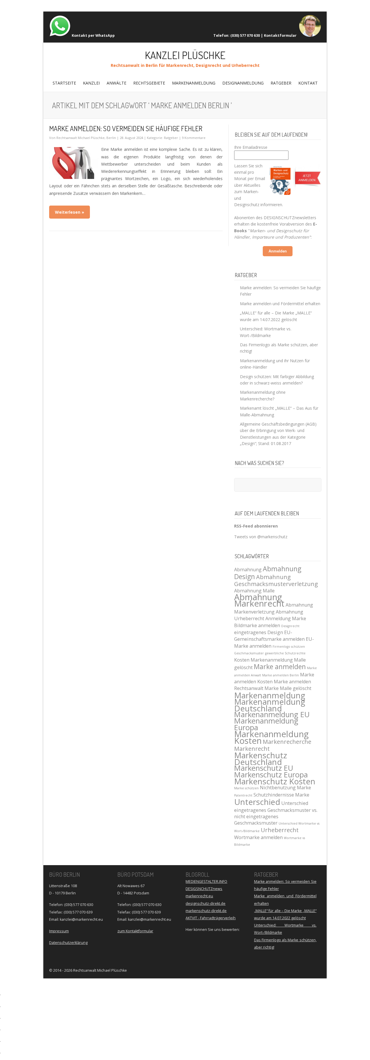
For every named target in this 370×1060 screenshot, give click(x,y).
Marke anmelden (280, 666)
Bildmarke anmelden (257, 625)
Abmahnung (248, 569)
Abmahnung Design (267, 572)
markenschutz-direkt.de (206, 910)
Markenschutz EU (263, 768)
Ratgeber (281, 83)
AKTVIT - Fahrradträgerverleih (211, 918)
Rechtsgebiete (149, 83)
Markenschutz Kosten (274, 781)
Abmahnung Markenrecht (259, 600)
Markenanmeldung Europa (266, 724)
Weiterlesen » (69, 212)
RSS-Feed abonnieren (256, 526)
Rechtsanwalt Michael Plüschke (100, 970)
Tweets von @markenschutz (260, 536)
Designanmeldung (243, 83)
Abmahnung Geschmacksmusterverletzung (276, 580)
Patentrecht (243, 795)
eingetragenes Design (258, 632)
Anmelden (278, 251)
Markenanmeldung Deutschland (269, 704)
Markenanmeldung (193, 83)
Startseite (64, 83)
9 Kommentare (194, 138)
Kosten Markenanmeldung (263, 660)
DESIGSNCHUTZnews (204, 888)
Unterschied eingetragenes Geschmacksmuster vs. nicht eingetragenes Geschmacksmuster (275, 813)
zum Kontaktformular (135, 931)
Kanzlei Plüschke (185, 55)
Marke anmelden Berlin (280, 675)
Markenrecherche (287, 742)
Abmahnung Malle (254, 590)
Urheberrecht (280, 830)
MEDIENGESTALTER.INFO (206, 881)
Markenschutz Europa (271, 775)
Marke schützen (246, 788)
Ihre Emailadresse (250, 147)
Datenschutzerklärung (68, 942)
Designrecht (290, 626)
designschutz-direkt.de (205, 903)
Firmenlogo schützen (289, 647)
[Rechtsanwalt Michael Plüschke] (310, 35)
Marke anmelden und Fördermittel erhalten (280, 303)
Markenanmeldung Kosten (271, 737)
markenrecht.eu (199, 896)
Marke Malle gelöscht (287, 688)
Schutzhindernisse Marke (281, 795)
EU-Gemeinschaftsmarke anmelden (269, 635)
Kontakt (308, 83)
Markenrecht (252, 749)
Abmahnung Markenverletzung (273, 608)
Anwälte (116, 83)
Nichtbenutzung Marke (285, 787)
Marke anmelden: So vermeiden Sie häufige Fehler (125, 128)
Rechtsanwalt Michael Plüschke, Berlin (86, 138)
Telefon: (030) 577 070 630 (236, 35)
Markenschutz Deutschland (260, 758)
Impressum (59, 931)
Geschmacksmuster (249, 653)
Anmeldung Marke (285, 618)
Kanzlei (91, 83)
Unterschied (257, 801)
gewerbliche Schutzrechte (285, 653)
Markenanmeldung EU (272, 714)
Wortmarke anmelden (258, 837)
